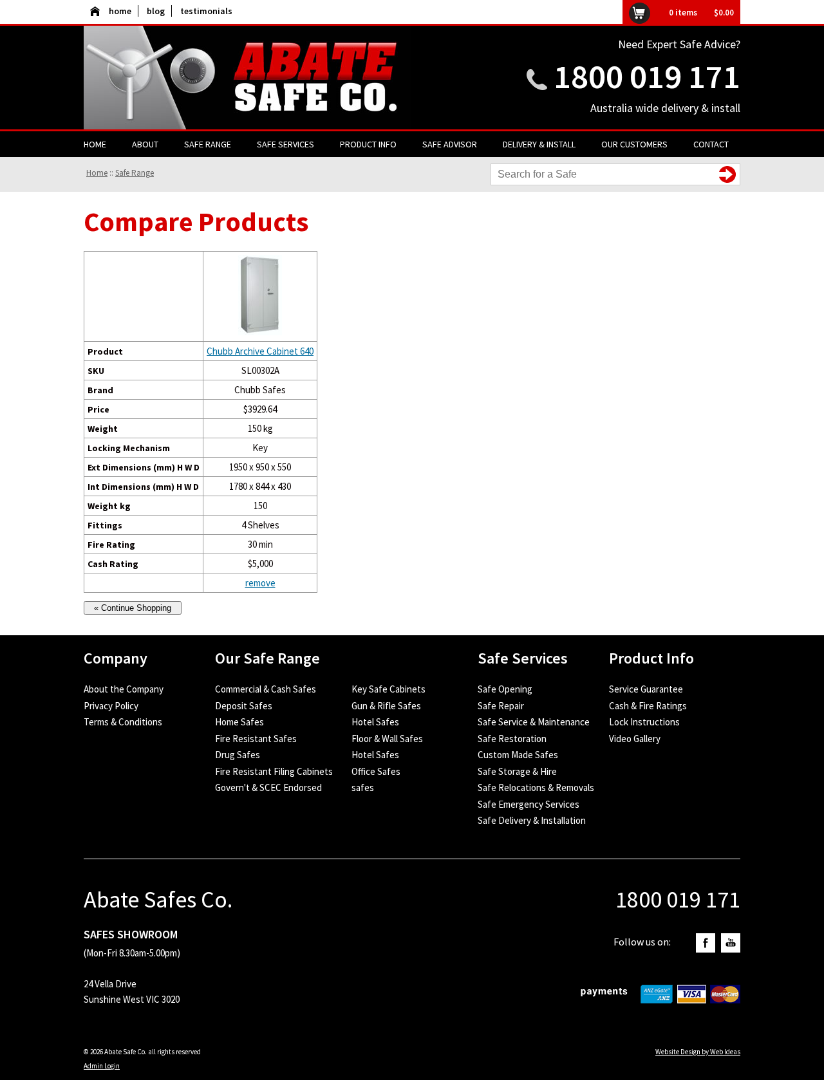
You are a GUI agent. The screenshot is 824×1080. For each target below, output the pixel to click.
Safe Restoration (512, 738)
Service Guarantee (646, 689)
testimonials (206, 11)
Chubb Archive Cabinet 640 (260, 351)
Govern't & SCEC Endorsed (268, 787)
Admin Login (102, 1065)
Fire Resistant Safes (256, 738)
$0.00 (724, 12)
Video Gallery (634, 738)
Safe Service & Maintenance (534, 722)
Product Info (368, 144)
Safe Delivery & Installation (532, 820)
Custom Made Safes (518, 755)
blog (156, 11)
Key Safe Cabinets (388, 689)
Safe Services (285, 144)
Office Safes (375, 771)
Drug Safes (237, 755)
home (120, 11)
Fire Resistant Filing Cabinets (274, 771)
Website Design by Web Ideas (697, 1051)
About (145, 144)
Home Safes (239, 722)
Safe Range (207, 144)
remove (260, 583)
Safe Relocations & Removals (536, 787)
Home (95, 144)
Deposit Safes (243, 706)
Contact (711, 144)
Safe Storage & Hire (517, 771)
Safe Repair (501, 706)
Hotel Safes (375, 722)
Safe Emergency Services (528, 804)
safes (362, 787)
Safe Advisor (449, 144)
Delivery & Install (539, 144)
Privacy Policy (111, 706)
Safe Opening (505, 689)
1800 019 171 (647, 76)
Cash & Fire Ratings (648, 706)
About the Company (124, 689)
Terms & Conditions (123, 722)
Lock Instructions (644, 722)
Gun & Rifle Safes (386, 706)
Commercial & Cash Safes (265, 689)
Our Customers (634, 144)
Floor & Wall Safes (387, 738)
